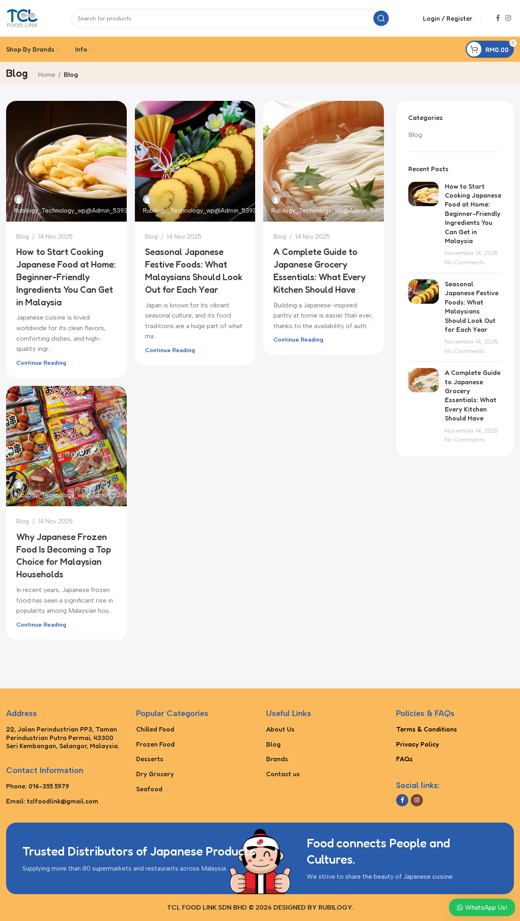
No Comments (465, 262)
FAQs (404, 759)
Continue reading (41, 362)
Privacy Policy (417, 744)
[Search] (381, 18)
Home (46, 74)
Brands (277, 759)
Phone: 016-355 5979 (37, 786)
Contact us (283, 774)
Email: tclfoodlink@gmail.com (52, 801)
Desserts (149, 759)
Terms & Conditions (426, 729)
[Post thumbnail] (423, 224)
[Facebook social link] (498, 18)
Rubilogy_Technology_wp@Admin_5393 (71, 210)
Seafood (149, 789)
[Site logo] (22, 18)
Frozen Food (155, 744)
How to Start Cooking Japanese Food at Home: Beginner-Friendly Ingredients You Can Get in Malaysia (66, 276)
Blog (22, 236)
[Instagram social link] (508, 18)
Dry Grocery (155, 774)
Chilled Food (155, 729)
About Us (280, 729)
